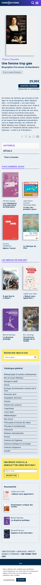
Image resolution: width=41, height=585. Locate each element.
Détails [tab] (7, 151)
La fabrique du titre (29, 247)
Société (7, 451)
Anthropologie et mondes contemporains (20, 374)
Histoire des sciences (13, 405)
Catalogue (21, 551)
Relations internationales (14, 433)
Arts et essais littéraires (12, 72)
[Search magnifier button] (35, 357)
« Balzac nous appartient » (29, 297)
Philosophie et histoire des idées (17, 423)
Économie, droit (10, 394)
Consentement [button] (8, 580)
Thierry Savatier (10, 59)
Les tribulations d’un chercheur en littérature (10, 205)
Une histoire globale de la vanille (29, 339)
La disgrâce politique (8, 338)
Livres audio (9, 412)
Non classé (8, 419)
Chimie (6, 385)
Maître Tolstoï (9, 248)
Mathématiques (10, 415)
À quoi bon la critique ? (8, 297)
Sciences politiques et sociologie (17, 444)
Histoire (7, 401)
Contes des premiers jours (30, 208)
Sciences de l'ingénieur (13, 440)
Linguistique (9, 408)
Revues (7, 437)
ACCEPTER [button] (21, 580)
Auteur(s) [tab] (9, 145)
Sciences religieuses (12, 447)
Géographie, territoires (13, 398)
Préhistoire (8, 430)
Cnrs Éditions (8, 551)
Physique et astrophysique (14, 426)
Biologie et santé (11, 381)
